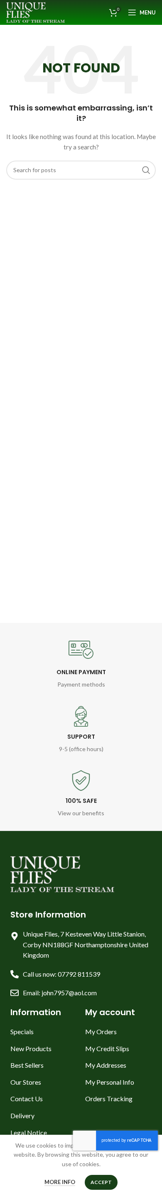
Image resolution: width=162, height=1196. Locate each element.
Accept (101, 1182)
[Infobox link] (81, 663)
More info (59, 1182)
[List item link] (43, 1031)
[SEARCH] (146, 170)
